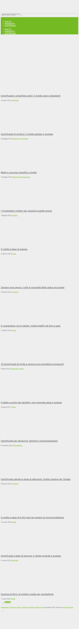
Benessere (16, 139)
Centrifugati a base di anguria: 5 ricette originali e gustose (31, 556)
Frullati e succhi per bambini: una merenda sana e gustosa (31, 402)
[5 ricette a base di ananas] (39, 231)
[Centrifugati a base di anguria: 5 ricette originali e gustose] (39, 537)
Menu (3, 18)
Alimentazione (17, 177)
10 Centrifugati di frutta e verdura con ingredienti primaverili (32, 364)
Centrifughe (10, 26)
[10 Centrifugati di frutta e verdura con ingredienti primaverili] (39, 346)
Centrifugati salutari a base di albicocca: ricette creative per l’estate (36, 479)
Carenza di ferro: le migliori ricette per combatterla (27, 594)
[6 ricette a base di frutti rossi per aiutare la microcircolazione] (39, 499)
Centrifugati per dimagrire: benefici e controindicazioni (29, 441)
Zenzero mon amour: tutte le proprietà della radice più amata (32, 287)
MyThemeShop (68, 607)
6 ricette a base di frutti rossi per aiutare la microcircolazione (32, 517)
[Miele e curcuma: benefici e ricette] (39, 154)
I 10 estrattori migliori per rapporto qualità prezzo (26, 211)
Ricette (8, 22)
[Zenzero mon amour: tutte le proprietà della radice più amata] (39, 269)
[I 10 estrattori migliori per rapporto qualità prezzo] (39, 192)
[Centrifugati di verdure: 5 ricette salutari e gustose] (39, 115)
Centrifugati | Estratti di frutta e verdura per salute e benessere (22, 607)
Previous (8, 602)
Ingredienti (10, 24)
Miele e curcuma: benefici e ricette (19, 172)
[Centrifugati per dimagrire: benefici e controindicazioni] (39, 422)
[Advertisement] (39, 49)
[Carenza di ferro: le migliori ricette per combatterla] (39, 576)
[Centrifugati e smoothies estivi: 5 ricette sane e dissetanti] (39, 77)
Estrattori (14, 215)
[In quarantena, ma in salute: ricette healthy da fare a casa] (39, 307)
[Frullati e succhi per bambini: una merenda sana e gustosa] (39, 384)
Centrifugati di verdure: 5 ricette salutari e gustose (27, 134)
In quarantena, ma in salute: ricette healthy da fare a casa (30, 325)
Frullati (13, 407)
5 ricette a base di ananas (14, 249)
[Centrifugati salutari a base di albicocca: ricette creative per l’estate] (39, 461)
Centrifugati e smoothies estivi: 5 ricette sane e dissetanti (30, 95)
